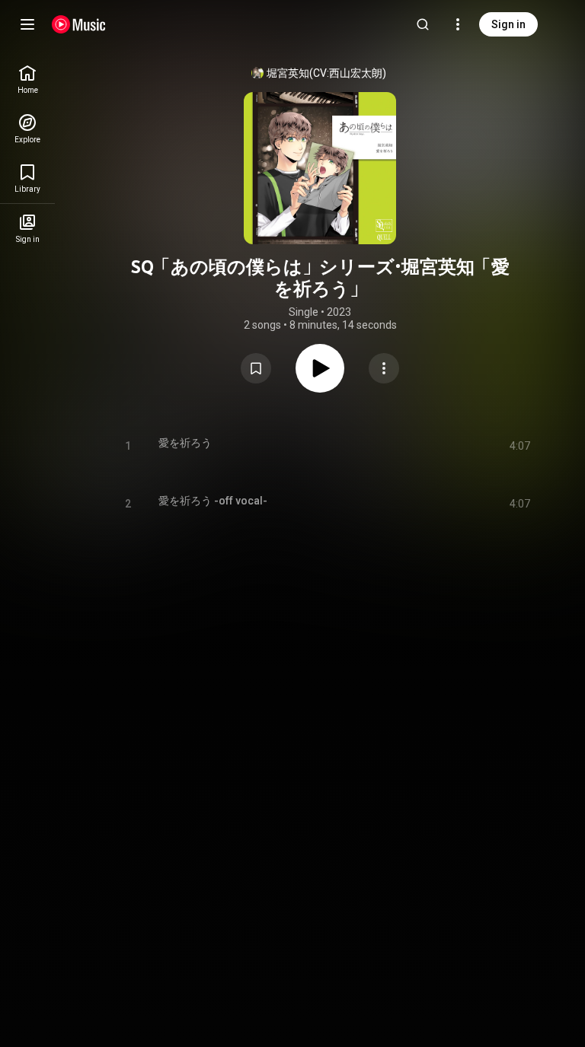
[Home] (79, 24)
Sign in (508, 24)
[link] (27, 79)
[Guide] (27, 24)
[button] (256, 368)
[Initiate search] (423, 24)
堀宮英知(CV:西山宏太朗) (326, 73)
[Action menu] (384, 368)
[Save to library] (256, 368)
